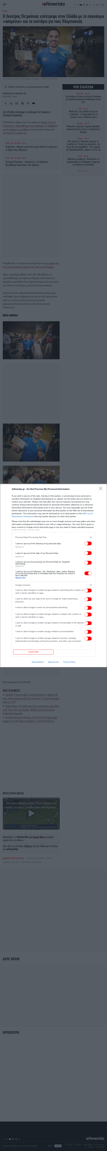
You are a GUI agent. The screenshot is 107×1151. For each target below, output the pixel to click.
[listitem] (53, 537)
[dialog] (53, 575)
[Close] (101, 489)
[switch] (88, 543)
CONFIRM (33, 652)
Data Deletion (38, 662)
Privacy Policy (69, 662)
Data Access (53, 662)
